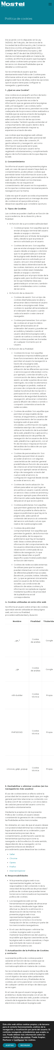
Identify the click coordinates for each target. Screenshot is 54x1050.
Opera (13, 862)
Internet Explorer (17, 871)
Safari (12, 854)
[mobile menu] (50, 4)
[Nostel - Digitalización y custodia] (13, 4)
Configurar (19, 1040)
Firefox (13, 866)
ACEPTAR (10, 1045)
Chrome (13, 858)
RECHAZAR (25, 1045)
